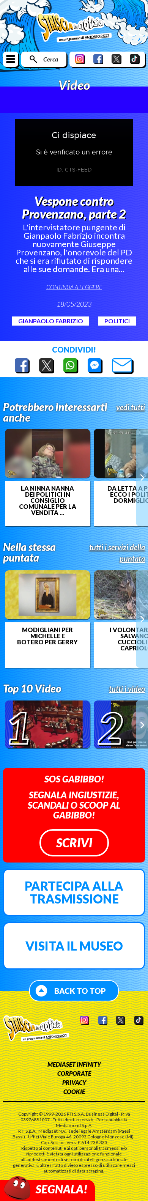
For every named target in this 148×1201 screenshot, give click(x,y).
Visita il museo (74, 945)
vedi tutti (130, 407)
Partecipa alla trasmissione (74, 892)
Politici (117, 320)
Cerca (50, 59)
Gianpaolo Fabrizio (50, 320)
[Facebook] (98, 59)
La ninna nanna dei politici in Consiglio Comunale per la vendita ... (47, 500)
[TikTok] (135, 59)
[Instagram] (80, 59)
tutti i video (127, 688)
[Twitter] (116, 59)
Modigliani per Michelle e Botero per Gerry (47, 636)
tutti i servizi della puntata (117, 553)
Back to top (80, 990)
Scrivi (74, 842)
